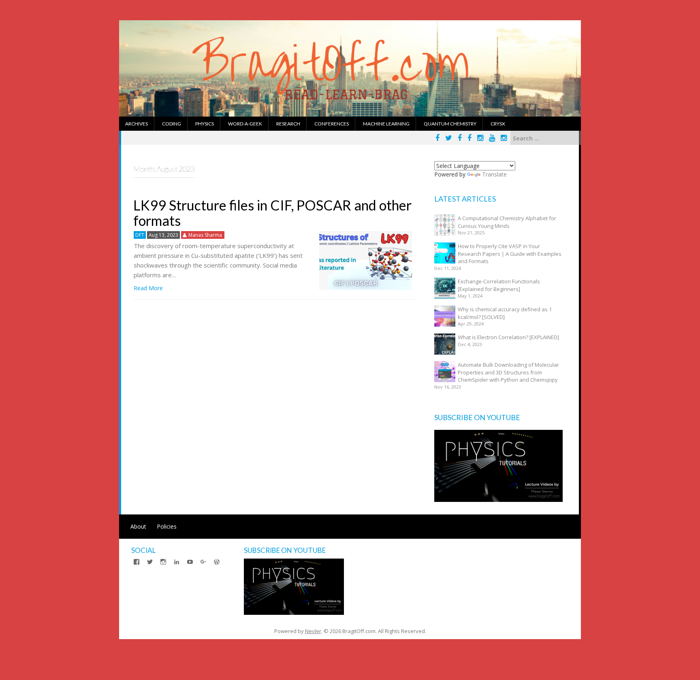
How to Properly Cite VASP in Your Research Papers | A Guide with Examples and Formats (509, 253)
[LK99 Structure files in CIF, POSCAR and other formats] (365, 260)
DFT (139, 235)
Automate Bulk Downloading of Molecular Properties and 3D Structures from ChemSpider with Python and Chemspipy (508, 372)
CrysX (498, 124)
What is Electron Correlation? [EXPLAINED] (508, 337)
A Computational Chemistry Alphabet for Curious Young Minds (507, 222)
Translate (494, 174)
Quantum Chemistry (450, 124)
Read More (148, 288)
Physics (204, 124)
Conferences (331, 124)
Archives (136, 124)
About (138, 526)
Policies (167, 526)
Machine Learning (386, 124)
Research (288, 124)
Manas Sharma (205, 235)
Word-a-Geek (245, 124)
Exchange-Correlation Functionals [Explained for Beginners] (499, 285)
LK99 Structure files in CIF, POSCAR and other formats (272, 212)
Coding (171, 124)
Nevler (313, 631)
